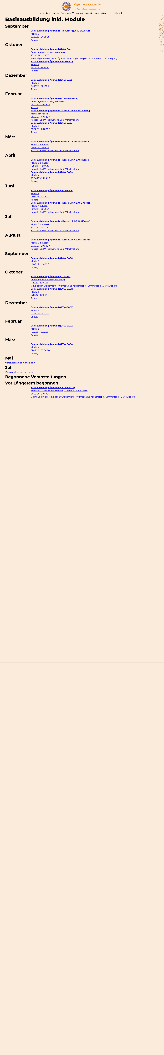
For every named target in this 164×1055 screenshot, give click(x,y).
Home (41, 13)
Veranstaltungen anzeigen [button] (20, 362)
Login (110, 13)
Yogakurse (77, 13)
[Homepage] (81, 6)
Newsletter (100, 13)
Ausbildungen (53, 13)
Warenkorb (120, 13)
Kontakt (89, 13)
